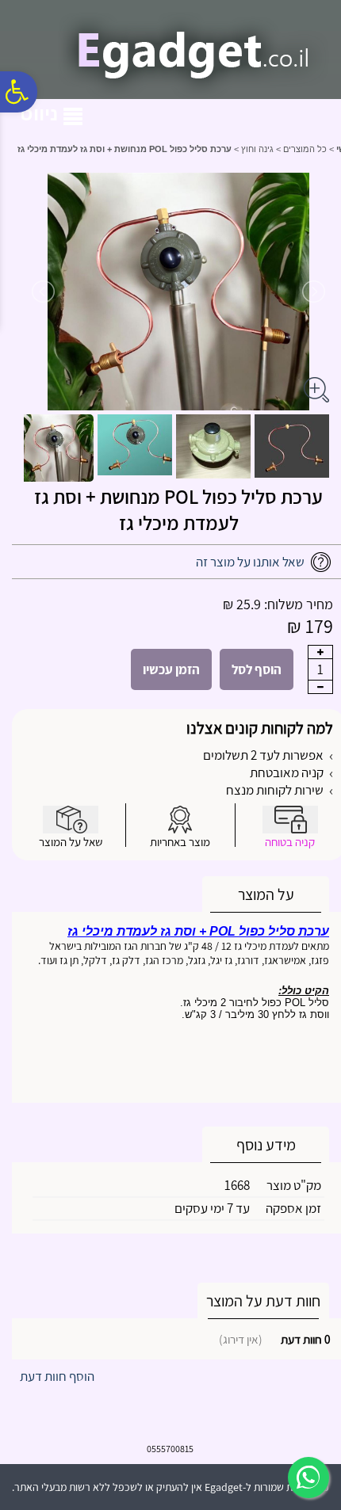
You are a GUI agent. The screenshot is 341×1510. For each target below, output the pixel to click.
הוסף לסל (257, 669)
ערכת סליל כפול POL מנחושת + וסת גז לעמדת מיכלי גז (178, 509)
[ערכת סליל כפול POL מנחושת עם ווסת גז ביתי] (57, 448)
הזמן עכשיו (171, 669)
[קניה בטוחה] (290, 819)
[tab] (265, 895)
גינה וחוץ (257, 149)
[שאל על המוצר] (70, 819)
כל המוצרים (305, 149)
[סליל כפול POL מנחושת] (292, 446)
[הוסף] (320, 652)
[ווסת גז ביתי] (213, 446)
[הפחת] (320, 687)
